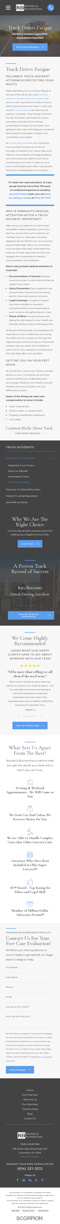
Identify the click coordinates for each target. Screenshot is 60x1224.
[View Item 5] (35, 605)
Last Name (11, 977)
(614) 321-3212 (30, 1168)
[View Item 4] (32, 605)
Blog (30, 1113)
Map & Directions (30, 1156)
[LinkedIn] (30, 1180)
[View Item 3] (30, 605)
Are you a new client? (17, 1007)
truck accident (21, 110)
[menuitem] (28, 458)
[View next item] (41, 605)
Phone (9, 987)
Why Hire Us (30, 1099)
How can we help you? (18, 1016)
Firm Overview (30, 1095)
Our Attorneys (30, 1104)
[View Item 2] (27, 605)
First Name (12, 967)
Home (30, 1090)
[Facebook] (17, 1180)
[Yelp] (36, 1180)
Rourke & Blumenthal (21, 143)
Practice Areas (30, 1109)
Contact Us (30, 1118)
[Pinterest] (42, 1180)
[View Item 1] (24, 605)
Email (9, 997)
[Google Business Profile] (23, 1180)
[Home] (29, 7)
